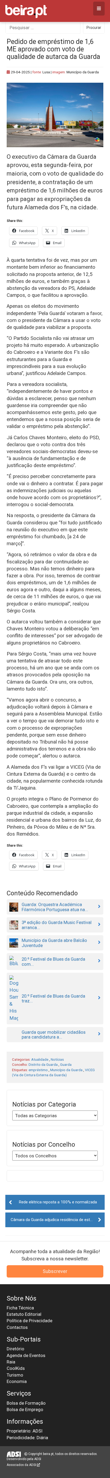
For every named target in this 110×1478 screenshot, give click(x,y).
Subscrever (55, 1271)
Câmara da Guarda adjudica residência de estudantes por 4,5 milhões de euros (58, 1219)
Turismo (15, 1375)
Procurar (94, 27)
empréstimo (38, 1070)
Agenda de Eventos (26, 1355)
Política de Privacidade (29, 1320)
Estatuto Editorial (24, 1314)
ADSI (37, 1459)
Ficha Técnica (20, 1307)
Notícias (57, 1059)
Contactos (17, 1327)
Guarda (66, 1064)
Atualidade (39, 1059)
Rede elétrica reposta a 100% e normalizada (58, 1202)
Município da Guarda (66, 1070)
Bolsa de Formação (26, 1403)
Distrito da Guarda (43, 1064)
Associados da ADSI (22, 1465)
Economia (17, 1381)
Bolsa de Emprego (25, 1409)
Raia (11, 1362)
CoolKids (16, 1368)
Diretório (15, 1348)
